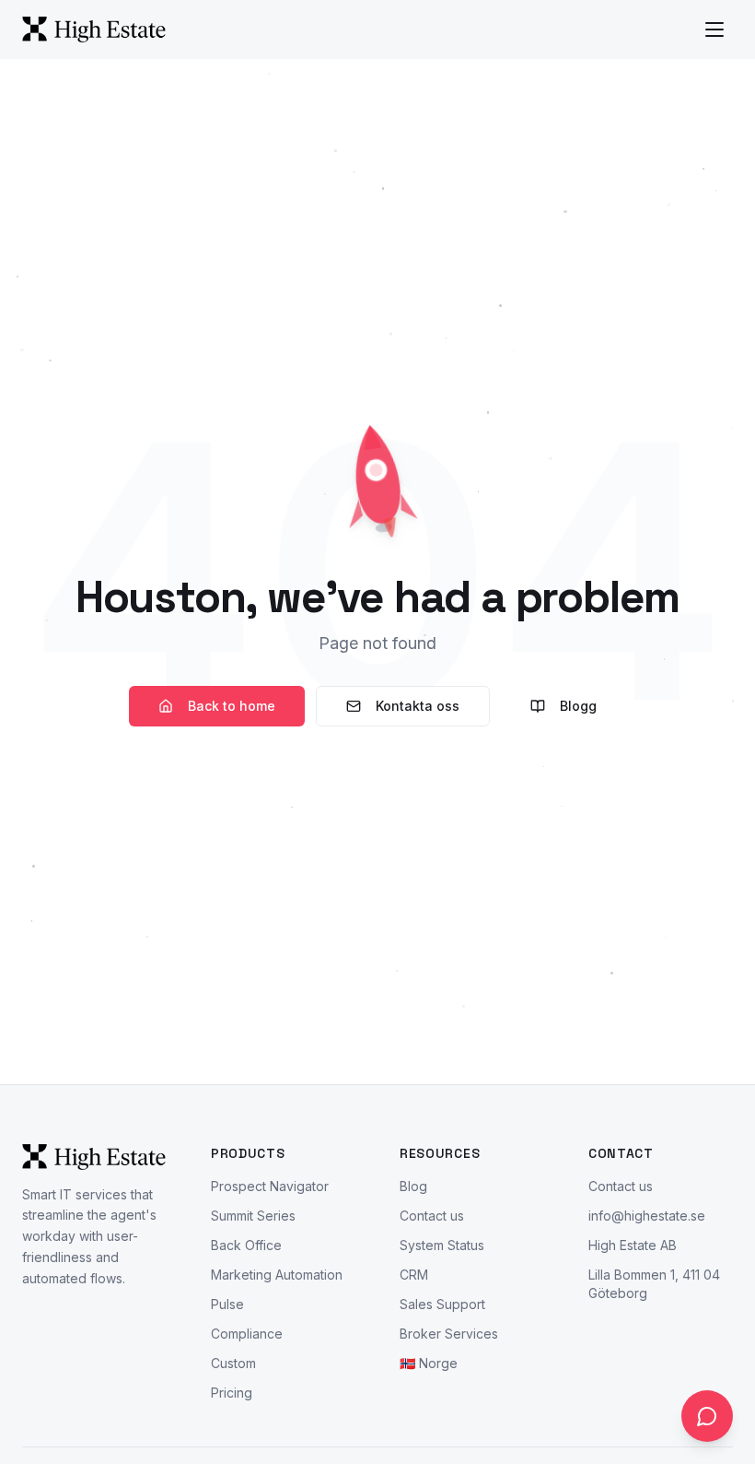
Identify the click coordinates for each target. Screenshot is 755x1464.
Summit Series (253, 1215)
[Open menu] (714, 29)
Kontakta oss (417, 706)
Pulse (227, 1304)
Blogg (578, 706)
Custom (233, 1363)
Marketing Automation (277, 1274)
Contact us (432, 1215)
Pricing (231, 1392)
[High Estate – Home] (94, 29)
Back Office (246, 1245)
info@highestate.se (646, 1215)
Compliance (247, 1333)
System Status (442, 1245)
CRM (414, 1274)
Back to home (231, 706)
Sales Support (442, 1304)
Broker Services (449, 1333)
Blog (413, 1186)
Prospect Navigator (270, 1186)
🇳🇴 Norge (429, 1363)
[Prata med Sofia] (707, 1416)
